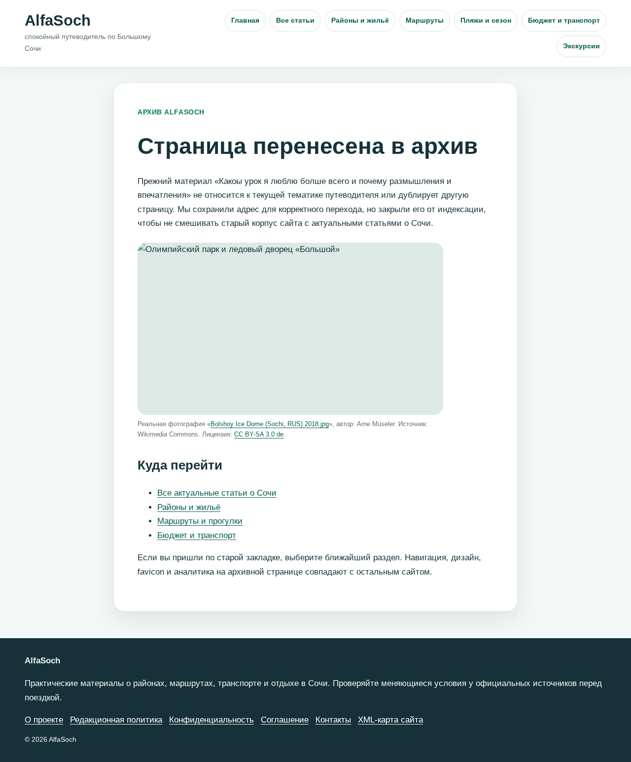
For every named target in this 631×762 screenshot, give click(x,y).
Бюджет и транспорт (564, 20)
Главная (245, 20)
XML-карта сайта (390, 720)
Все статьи (295, 20)
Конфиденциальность (211, 720)
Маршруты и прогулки (200, 521)
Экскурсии (581, 46)
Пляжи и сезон (485, 20)
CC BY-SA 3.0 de (258, 434)
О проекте (44, 720)
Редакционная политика (116, 720)
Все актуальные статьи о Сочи (217, 493)
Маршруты (425, 20)
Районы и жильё (360, 20)
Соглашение (285, 720)
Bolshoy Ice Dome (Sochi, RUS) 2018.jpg (269, 424)
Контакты (333, 720)
